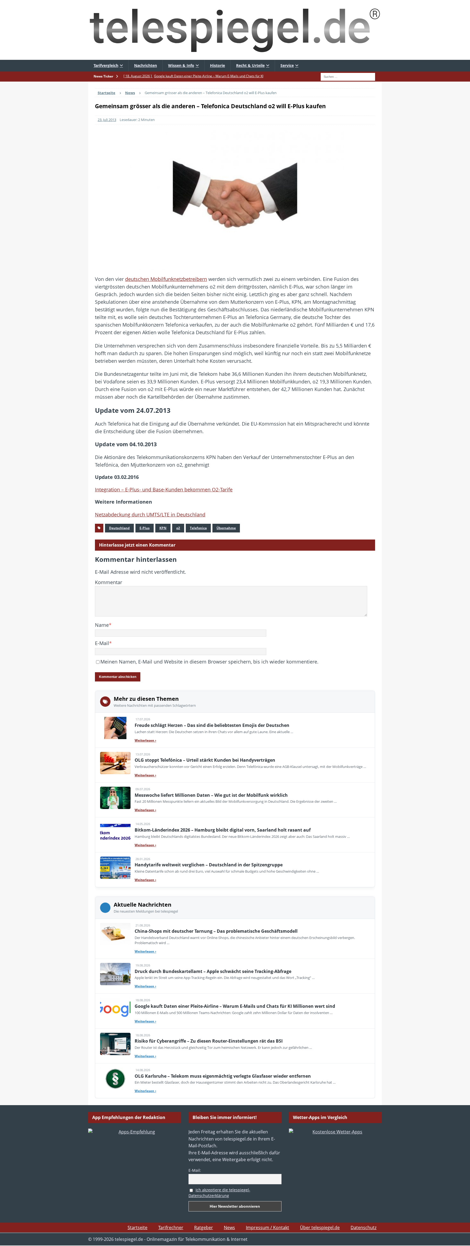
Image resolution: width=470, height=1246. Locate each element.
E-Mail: (194, 1170)
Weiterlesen (145, 740)
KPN (162, 528)
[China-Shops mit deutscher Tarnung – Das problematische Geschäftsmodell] (115, 934)
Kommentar (108, 582)
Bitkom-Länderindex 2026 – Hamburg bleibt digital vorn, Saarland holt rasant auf (223, 830)
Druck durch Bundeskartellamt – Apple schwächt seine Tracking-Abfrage (213, 971)
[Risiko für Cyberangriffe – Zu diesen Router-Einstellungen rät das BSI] (115, 1044)
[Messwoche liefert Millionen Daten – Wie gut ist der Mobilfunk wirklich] (115, 798)
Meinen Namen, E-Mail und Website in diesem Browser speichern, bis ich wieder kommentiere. (209, 661)
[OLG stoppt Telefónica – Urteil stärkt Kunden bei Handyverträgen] (115, 763)
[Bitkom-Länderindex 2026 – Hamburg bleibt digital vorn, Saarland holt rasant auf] (115, 833)
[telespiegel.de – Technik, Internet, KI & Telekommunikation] (235, 30)
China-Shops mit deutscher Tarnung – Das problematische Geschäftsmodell (216, 931)
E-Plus (145, 528)
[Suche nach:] (348, 76)
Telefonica (198, 528)
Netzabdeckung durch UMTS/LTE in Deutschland (150, 514)
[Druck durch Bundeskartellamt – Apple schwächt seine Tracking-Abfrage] (115, 974)
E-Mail (102, 643)
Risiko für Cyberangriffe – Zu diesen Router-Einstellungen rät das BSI (209, 1041)
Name (102, 625)
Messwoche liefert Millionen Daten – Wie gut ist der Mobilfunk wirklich (211, 795)
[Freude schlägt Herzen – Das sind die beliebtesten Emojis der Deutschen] (115, 728)
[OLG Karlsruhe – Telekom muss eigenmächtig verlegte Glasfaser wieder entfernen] (115, 1079)
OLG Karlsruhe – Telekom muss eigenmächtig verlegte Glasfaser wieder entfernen (223, 1076)
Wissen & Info (181, 65)
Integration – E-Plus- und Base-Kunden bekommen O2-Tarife (164, 489)
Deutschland (119, 528)
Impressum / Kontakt (267, 1227)
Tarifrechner (170, 1227)
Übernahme (226, 528)
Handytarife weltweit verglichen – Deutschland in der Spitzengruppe (209, 865)
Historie (217, 65)
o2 (178, 528)
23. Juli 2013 (107, 119)
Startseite (137, 1227)
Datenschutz (363, 1227)
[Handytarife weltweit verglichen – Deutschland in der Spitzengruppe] (115, 868)
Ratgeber (203, 1227)
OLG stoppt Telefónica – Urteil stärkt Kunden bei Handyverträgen (205, 760)
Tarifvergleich (106, 65)
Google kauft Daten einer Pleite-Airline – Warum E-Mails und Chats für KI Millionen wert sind (235, 1006)
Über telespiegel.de (320, 1227)
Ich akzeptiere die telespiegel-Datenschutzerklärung (219, 1192)
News (229, 1227)
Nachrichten (145, 65)
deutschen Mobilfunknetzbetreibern (166, 279)
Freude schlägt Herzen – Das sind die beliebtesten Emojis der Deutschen (212, 725)
